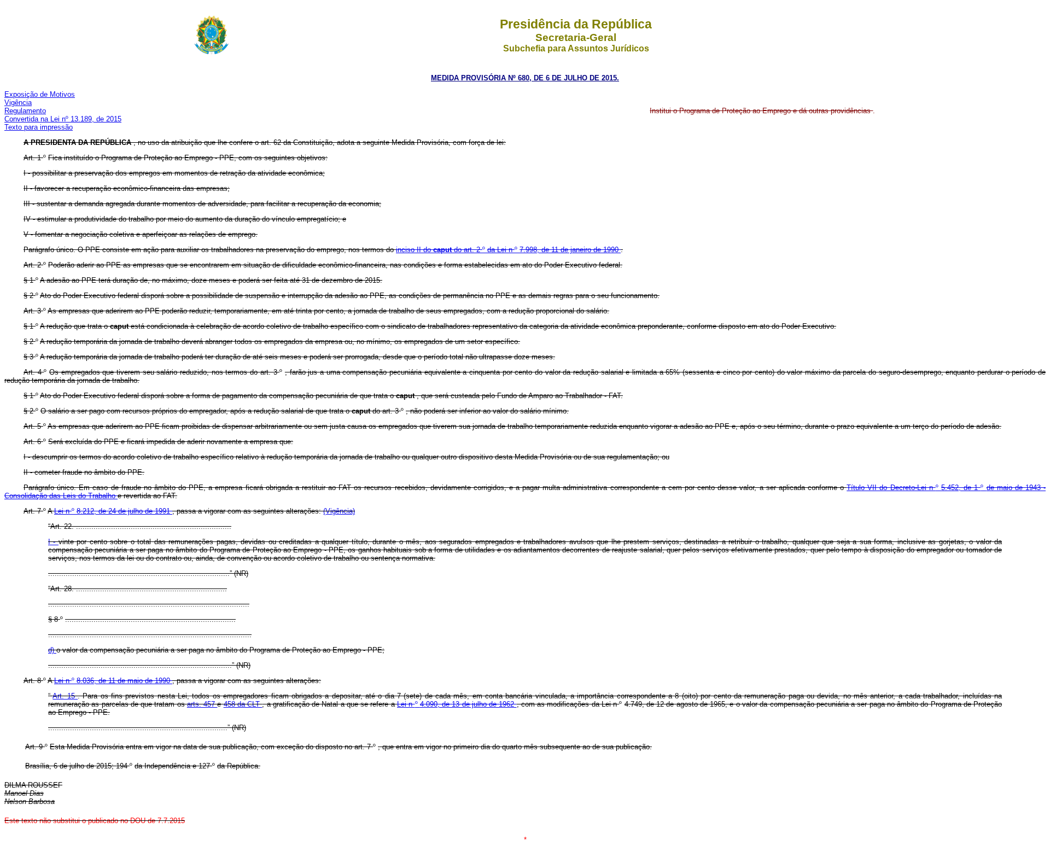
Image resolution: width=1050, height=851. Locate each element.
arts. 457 (202, 704)
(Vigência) (339, 511)
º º (508, 250)
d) (52, 650)
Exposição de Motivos (39, 94)
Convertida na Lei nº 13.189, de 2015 (62, 119)
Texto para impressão (38, 127)
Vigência (18, 102)
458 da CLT (243, 704)
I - (53, 542)
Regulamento (25, 111)
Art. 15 (65, 696)
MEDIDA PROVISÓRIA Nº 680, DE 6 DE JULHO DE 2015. (525, 78)
